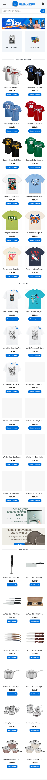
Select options (12, 94)
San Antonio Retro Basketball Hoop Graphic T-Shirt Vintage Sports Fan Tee (12, 269)
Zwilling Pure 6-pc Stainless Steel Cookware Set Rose (12, 759)
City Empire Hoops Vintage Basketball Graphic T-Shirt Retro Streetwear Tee (35, 233)
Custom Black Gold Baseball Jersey (12, 160)
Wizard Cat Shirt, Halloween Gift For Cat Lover (35, 421)
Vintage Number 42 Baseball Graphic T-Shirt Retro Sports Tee (35, 196)
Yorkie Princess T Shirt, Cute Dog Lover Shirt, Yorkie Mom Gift (35, 348)
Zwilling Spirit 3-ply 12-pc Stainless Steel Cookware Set (12, 723)
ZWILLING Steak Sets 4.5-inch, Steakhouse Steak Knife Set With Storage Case (35, 650)
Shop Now (19, 544)
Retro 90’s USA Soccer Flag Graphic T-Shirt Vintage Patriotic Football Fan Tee (35, 269)
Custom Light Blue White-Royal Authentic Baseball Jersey (12, 124)
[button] (4, 3)
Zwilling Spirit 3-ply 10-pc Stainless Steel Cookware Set (35, 723)
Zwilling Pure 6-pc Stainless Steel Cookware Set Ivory (35, 759)
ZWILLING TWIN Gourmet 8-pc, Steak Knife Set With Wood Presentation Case (35, 614)
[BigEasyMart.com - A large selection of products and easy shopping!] (23, 3)
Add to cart (12, 585)
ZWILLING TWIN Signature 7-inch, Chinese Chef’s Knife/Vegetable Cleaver (35, 577)
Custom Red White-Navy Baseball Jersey (35, 124)
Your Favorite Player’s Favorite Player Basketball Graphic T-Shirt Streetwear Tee (35, 312)
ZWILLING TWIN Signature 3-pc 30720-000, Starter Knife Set (12, 614)
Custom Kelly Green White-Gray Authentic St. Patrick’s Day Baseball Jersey (35, 160)
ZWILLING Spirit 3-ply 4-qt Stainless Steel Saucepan (12, 687)
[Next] (45, 43)
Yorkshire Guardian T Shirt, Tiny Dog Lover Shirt (12, 348)
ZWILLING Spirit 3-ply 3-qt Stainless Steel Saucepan (35, 687)
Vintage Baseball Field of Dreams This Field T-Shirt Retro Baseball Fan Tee (12, 233)
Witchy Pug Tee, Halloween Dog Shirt (35, 457)
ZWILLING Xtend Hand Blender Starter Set (12, 577)
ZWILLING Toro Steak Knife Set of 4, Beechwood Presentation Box (12, 650)
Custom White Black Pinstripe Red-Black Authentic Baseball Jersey (12, 87)
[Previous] (1, 43)
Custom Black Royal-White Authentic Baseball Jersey (35, 87)
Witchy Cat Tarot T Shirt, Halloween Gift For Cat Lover (35, 493)
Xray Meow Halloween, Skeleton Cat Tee (12, 421)
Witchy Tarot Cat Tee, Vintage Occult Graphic (12, 457)
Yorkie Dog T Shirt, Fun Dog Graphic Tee (35, 384)
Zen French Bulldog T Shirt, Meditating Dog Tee (12, 312)
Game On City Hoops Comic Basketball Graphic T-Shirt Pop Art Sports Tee (12, 196)
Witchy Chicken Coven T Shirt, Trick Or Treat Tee (12, 493)
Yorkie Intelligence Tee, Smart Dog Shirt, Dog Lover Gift (12, 384)
